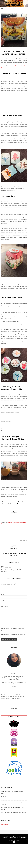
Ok (14, 841)
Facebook (14, 708)
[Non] (26, 839)
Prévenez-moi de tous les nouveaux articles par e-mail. (13, 635)
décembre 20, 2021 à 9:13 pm (6, 567)
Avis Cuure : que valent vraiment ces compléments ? (13, 812)
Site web (3, 600)
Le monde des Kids (14, 49)
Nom (2, 588)
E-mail (3, 594)
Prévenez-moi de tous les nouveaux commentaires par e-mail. (13, 629)
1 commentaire (23, 540)
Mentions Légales (5, 824)
